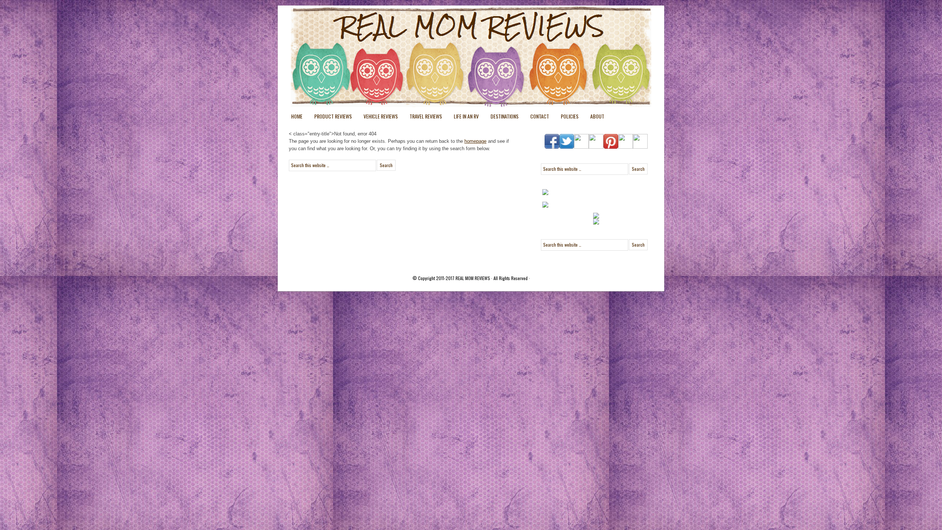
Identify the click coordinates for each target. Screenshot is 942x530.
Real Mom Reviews (456, 33)
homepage (475, 141)
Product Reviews (330, 117)
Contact (539, 116)
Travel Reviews (423, 117)
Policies (566, 117)
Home (296, 116)
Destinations (501, 117)
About (597, 116)
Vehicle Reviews (378, 117)
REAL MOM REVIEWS (473, 278)
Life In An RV (463, 117)
